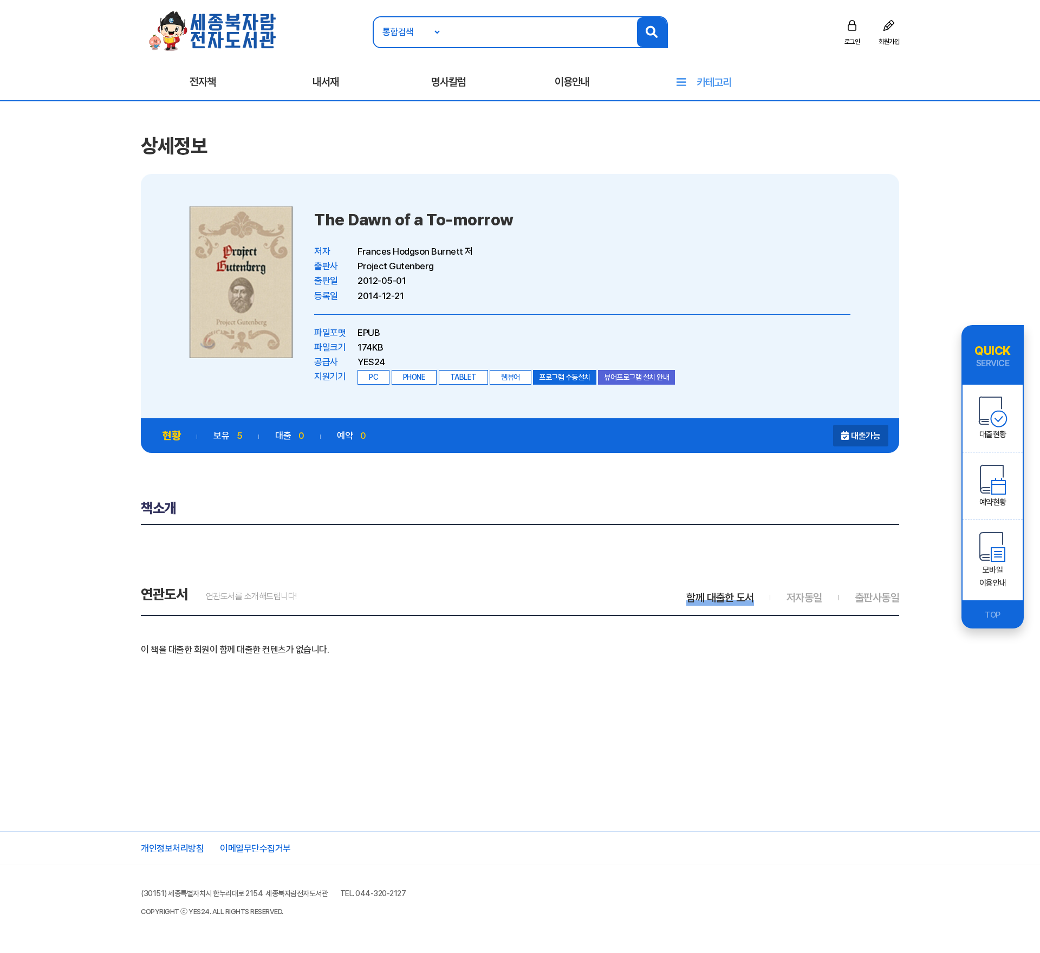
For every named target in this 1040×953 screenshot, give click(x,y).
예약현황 (992, 502)
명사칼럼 (448, 81)
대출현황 (992, 434)
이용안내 (572, 81)
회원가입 (889, 42)
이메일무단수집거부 (255, 848)
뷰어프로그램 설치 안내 (636, 377)
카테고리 (714, 82)
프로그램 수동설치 (564, 377)
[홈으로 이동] (213, 30)
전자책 (203, 81)
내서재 (326, 81)
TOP (992, 615)
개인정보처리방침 (172, 848)
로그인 (852, 42)
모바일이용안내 (992, 576)
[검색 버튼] (652, 32)
